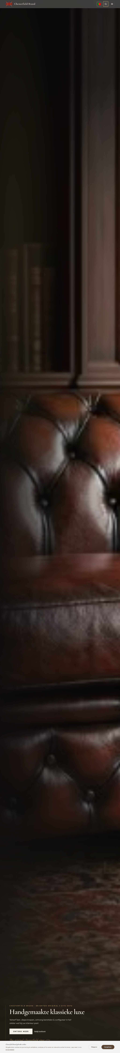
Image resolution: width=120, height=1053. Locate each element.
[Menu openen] (112, 4)
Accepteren (108, 1047)
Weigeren (94, 1047)
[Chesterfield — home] (9, 4)
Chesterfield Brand (24, 3)
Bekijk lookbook (40, 1031)
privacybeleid (10, 1049)
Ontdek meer (21, 1031)
